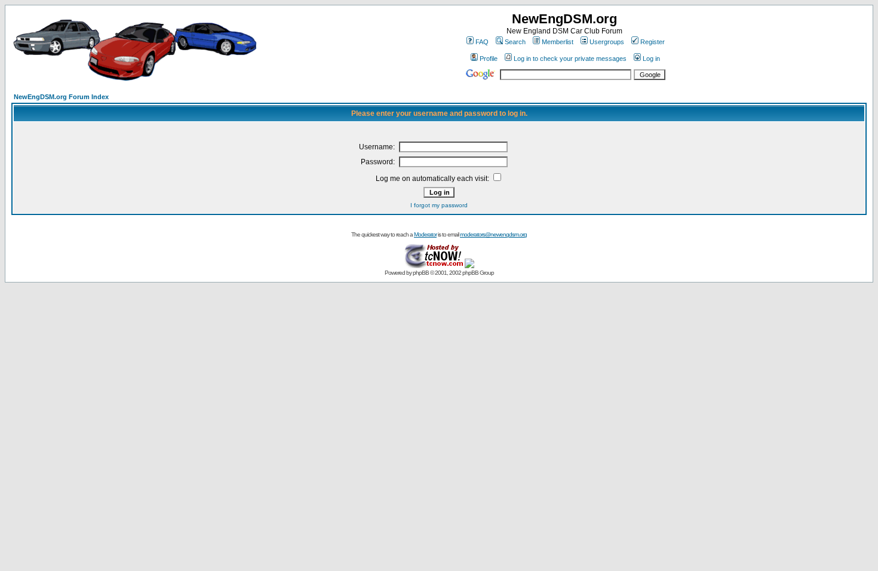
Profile (489, 58)
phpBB (421, 272)
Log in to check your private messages (570, 58)
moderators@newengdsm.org (493, 234)
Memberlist (557, 41)
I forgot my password (439, 205)
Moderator (425, 234)
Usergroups (607, 41)
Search (515, 41)
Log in (651, 58)
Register (652, 41)
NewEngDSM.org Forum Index (61, 96)
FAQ (482, 41)
